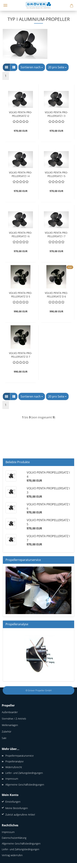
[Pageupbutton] (67, 858)
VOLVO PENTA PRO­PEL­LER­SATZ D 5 (20, 294)
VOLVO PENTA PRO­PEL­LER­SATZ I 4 (20, 174)
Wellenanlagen (10, 725)
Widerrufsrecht (13, 767)
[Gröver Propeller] (38, 5)
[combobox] (31, 67)
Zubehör (6, 731)
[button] (6, 67)
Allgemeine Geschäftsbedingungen (24, 784)
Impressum (11, 778)
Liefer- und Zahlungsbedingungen (24, 773)
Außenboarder (10, 712)
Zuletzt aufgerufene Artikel (20, 814)
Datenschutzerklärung (14, 837)
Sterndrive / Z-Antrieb (14, 718)
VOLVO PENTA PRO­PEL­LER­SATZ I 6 (20, 234)
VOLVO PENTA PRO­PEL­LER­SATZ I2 (20, 114)
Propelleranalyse (14, 761)
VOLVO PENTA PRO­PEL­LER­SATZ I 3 (56, 114)
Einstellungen (12, 801)
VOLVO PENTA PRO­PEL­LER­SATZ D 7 (20, 354)
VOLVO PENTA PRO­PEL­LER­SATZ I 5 (56, 174)
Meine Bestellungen (16, 808)
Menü (5, 5)
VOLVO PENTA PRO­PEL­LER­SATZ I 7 (56, 234)
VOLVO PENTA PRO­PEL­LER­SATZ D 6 (56, 294)
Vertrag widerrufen (12, 855)
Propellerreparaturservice (19, 755)
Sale (4, 738)
